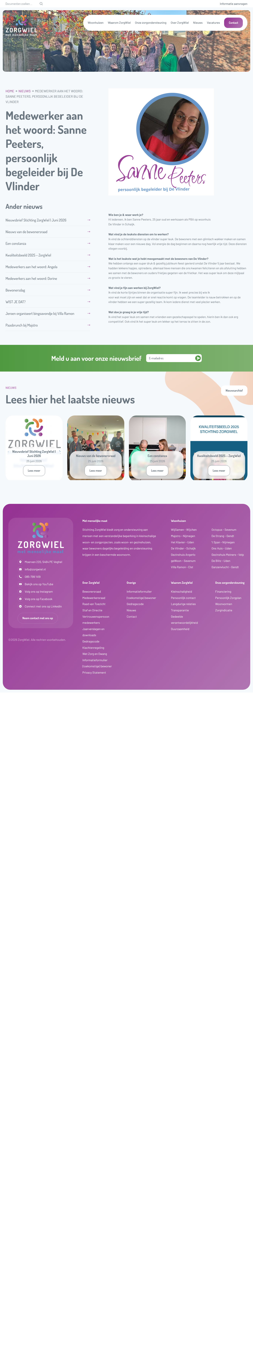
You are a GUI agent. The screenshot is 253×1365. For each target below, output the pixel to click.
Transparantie (180, 610)
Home (10, 91)
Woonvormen (223, 604)
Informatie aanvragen (233, 4)
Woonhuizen (96, 22)
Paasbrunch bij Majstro (22, 325)
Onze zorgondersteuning (151, 22)
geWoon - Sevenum (183, 561)
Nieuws (198, 22)
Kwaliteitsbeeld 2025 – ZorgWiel (28, 255)
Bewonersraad (91, 591)
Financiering (223, 591)
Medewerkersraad (93, 598)
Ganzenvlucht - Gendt (225, 567)
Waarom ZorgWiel (119, 22)
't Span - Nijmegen (223, 542)
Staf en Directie (92, 610)
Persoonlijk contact (183, 598)
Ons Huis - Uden (222, 548)
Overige (131, 582)
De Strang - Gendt (223, 536)
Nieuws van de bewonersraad (26, 231)
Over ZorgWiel (180, 22)
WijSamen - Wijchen (184, 529)
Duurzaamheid (180, 629)
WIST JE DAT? (16, 301)
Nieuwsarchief (234, 390)
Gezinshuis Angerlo (183, 554)
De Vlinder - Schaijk (183, 548)
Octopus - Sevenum (224, 529)
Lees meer (34, 470)
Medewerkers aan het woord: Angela (31, 266)
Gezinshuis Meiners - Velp (228, 554)
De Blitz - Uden (221, 561)
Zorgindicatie (223, 610)
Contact (233, 22)
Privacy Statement (94, 672)
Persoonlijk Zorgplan (228, 598)
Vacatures (213, 22)
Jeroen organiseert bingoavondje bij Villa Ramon (40, 313)
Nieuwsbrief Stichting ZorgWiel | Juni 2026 (36, 220)
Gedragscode (90, 641)
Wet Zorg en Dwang (94, 654)
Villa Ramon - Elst (182, 567)
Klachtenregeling (93, 648)
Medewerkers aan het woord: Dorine (32, 278)
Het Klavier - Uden (182, 542)
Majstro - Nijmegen (183, 536)
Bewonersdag (18, 290)
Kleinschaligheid (181, 591)
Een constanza (16, 243)
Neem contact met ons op (37, 618)
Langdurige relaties (183, 604)
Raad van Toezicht (94, 604)
